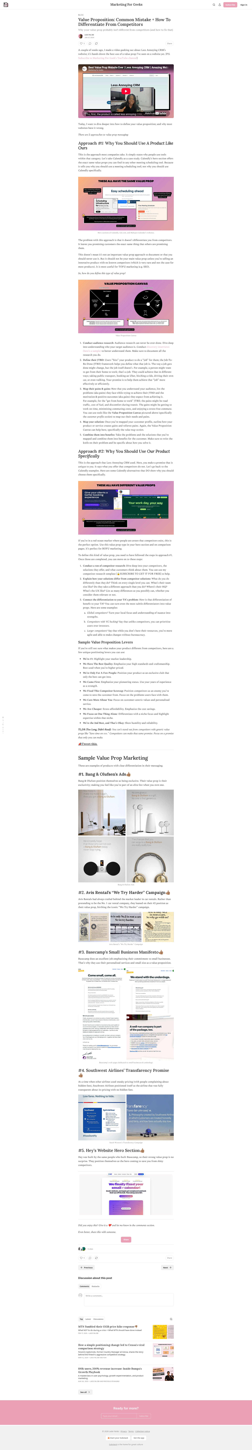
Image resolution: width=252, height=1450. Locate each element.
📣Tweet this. (87, 744)
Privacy (124, 1431)
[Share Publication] (219, 4)
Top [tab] (81, 1319)
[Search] (214, 4)
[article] (126, 1332)
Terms (131, 1431)
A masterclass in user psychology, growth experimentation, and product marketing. (110, 1377)
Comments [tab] (84, 1286)
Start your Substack (119, 1438)
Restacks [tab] (95, 1286)
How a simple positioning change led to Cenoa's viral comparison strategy (111, 1346)
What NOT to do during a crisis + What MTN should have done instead (110, 1330)
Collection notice (142, 1431)
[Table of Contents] (3, 725)
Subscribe (230, 4)
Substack (113, 1444)
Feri (104, 1358)
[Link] (74, 145)
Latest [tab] (88, 1319)
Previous (88, 1267)
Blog (80, 15)
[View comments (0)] (90, 43)
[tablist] (89, 1286)
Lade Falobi (89, 35)
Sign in (243, 4)
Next (165, 1267)
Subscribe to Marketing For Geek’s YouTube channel (107, 58)
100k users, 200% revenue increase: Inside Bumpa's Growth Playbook (110, 1370)
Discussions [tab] (98, 1319)
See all (83, 1392)
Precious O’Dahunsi (111, 1381)
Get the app (139, 1438)
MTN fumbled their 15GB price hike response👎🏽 (108, 1326)
